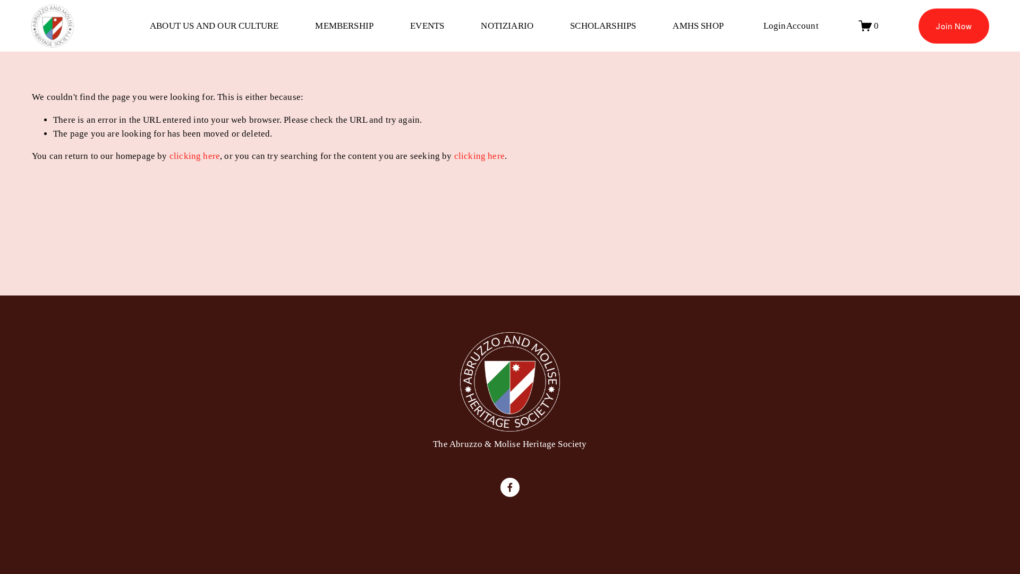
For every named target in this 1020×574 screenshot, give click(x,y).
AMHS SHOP (698, 26)
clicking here (194, 156)
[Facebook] (510, 487)
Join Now (954, 25)
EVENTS (427, 26)
